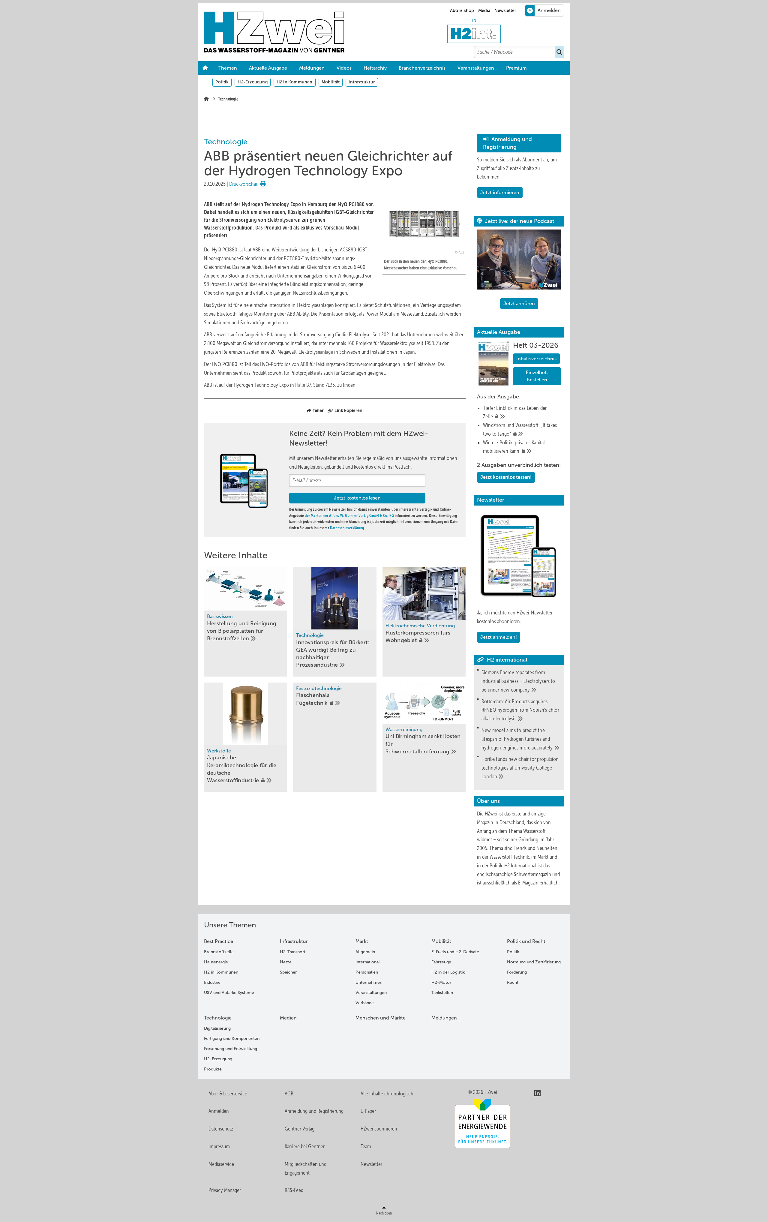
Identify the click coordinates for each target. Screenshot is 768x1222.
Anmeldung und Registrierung (314, 1111)
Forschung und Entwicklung (230, 1048)
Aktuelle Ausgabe (268, 68)
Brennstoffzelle (219, 952)
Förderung (517, 972)
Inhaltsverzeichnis (536, 358)
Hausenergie (216, 962)
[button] (516, 68)
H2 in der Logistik (448, 972)
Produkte (213, 1069)
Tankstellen (442, 992)
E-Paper (368, 1111)
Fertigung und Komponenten (232, 1038)
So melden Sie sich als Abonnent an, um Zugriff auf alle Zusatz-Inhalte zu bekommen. (517, 168)
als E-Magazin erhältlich (535, 883)
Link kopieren (348, 410)
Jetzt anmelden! (498, 637)
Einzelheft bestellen (537, 376)
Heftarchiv (375, 68)
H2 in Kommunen (295, 82)
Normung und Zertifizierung (534, 962)
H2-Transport (292, 952)
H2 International (520, 866)
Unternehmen (369, 982)
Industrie (212, 982)
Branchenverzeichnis (422, 68)
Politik (222, 82)
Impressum (219, 1146)
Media (484, 10)
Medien (288, 1017)
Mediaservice (221, 1164)
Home (205, 68)
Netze (286, 962)
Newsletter (505, 10)
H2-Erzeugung (252, 82)
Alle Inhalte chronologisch (387, 1094)
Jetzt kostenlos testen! (506, 477)
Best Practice (218, 941)
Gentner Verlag (299, 1129)
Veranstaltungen (476, 68)
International (368, 962)
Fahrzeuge (441, 962)
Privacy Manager (224, 1190)
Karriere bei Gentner (305, 1146)
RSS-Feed (294, 1190)
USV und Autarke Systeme (229, 992)
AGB (289, 1094)
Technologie (218, 1017)
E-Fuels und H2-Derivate (455, 952)
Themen (227, 68)
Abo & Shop (462, 10)
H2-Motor (441, 982)
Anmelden (218, 1111)
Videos (344, 68)
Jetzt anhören (519, 303)
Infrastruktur (362, 82)
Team (366, 1146)
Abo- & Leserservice (227, 1094)
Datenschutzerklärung (347, 528)
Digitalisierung (217, 1028)
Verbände (365, 1003)
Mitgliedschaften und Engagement (305, 1168)
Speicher (288, 972)
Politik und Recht (526, 941)
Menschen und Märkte (381, 1017)
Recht (512, 982)
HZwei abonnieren (379, 1129)
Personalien (367, 972)
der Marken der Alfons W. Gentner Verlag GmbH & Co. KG (349, 515)
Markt (362, 941)
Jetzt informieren (499, 192)
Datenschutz (220, 1129)
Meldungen (312, 68)
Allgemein (365, 952)
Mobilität (331, 82)
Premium (516, 68)
